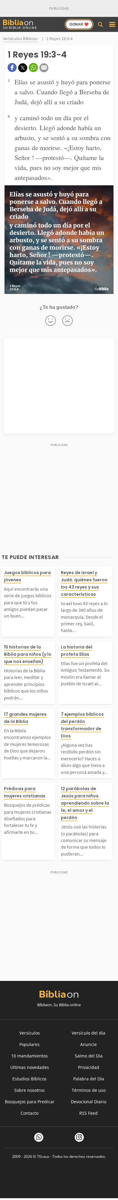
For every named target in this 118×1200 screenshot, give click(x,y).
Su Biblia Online (20, 27)
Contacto (29, 1113)
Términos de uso (89, 1090)
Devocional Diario (88, 1101)
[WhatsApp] (38, 1137)
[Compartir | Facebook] (12, 67)
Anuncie (88, 1044)
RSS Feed (88, 1113)
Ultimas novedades (29, 1067)
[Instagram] (79, 1137)
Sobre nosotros (29, 1090)
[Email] (43, 67)
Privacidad (88, 1067)
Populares (29, 1044)
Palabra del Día (88, 1079)
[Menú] (112, 24)
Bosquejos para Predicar (29, 1101)
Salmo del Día (89, 1056)
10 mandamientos (29, 1056)
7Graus (43, 1156)
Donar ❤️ (79, 24)
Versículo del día (88, 1033)
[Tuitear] (22, 67)
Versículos (29, 1033)
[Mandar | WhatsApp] (33, 67)
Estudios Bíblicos (29, 1079)
